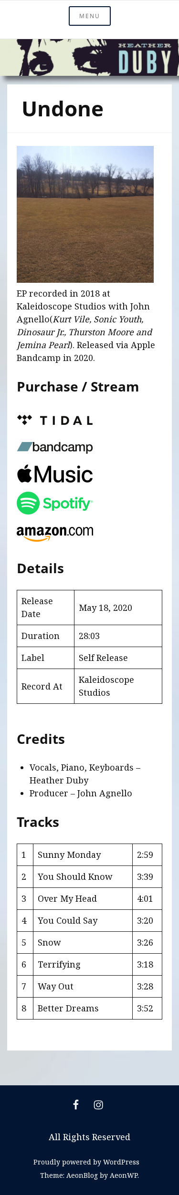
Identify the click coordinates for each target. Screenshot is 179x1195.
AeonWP (123, 1175)
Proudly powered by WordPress (86, 1161)
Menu (89, 16)
